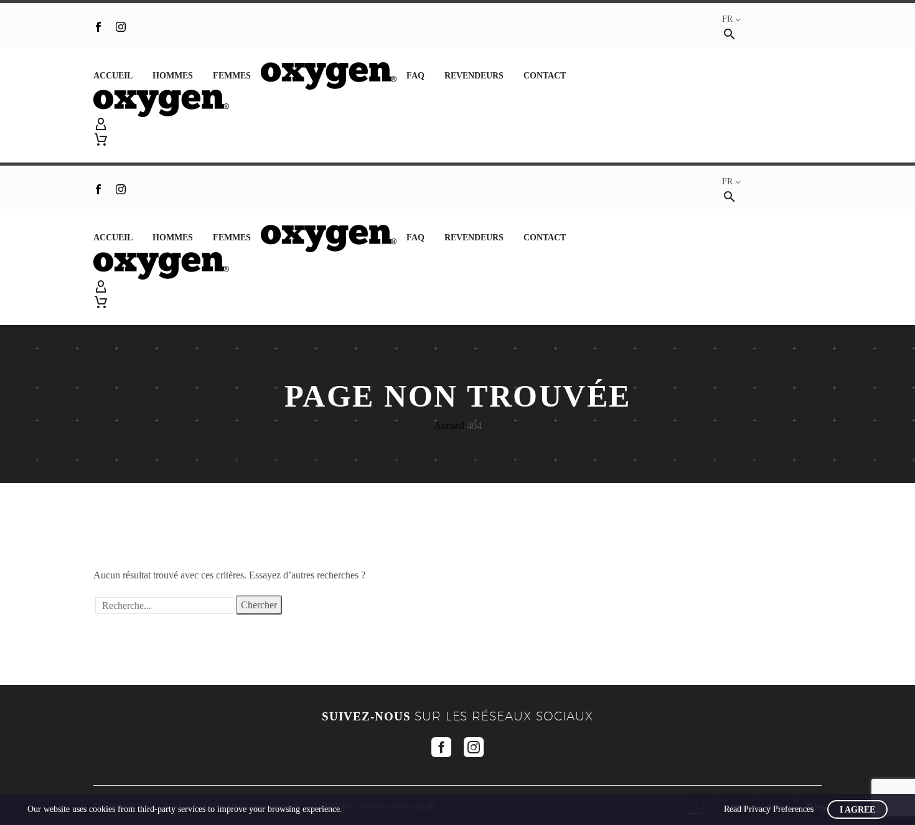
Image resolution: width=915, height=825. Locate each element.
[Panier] (100, 139)
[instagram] (474, 747)
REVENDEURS (474, 75)
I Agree (857, 809)
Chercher (259, 605)
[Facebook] (98, 27)
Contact (544, 75)
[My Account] (457, 124)
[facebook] (441, 747)
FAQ (415, 75)
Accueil (113, 75)
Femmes (232, 75)
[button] (729, 34)
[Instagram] (121, 27)
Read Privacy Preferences (769, 809)
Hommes (172, 75)
